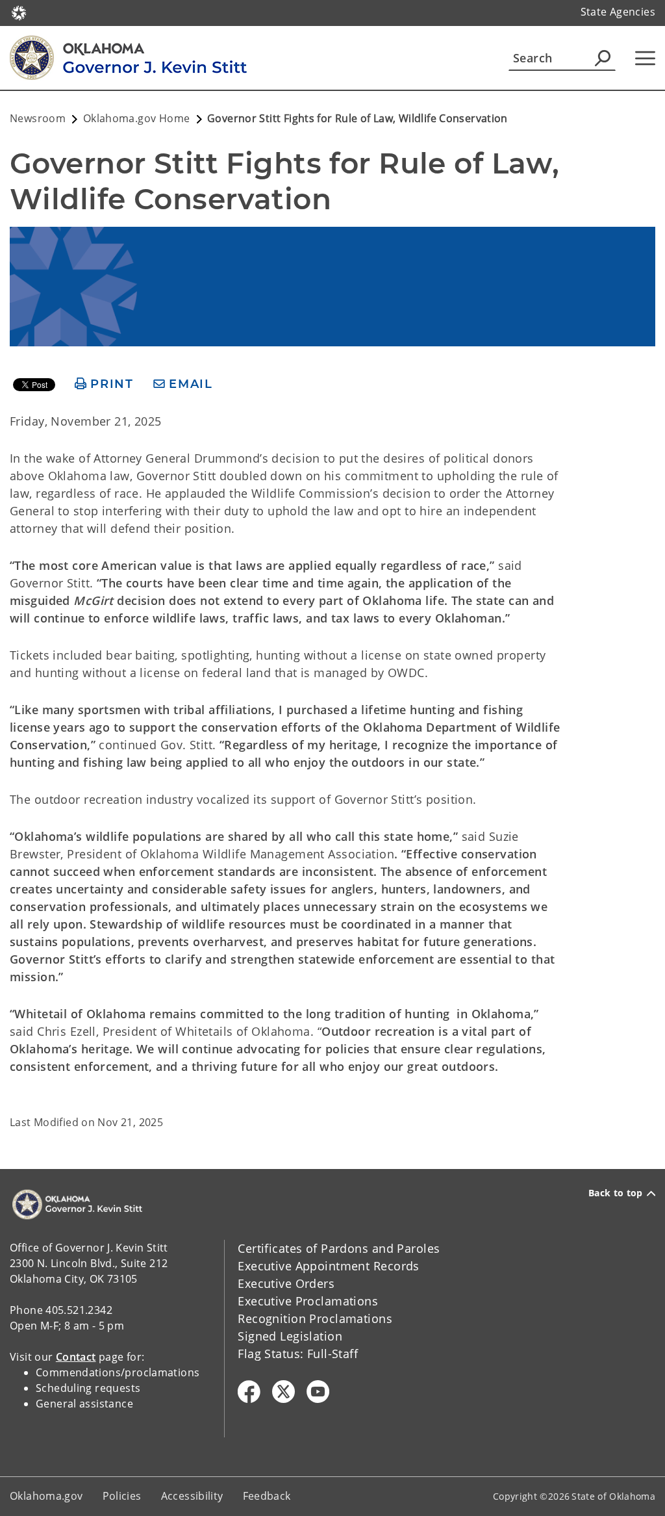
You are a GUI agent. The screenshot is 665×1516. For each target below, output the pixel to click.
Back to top (615, 1193)
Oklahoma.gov (46, 1496)
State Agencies (618, 12)
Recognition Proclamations (315, 1318)
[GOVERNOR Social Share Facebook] (249, 1391)
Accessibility (192, 1496)
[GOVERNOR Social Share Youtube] (318, 1391)
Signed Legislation (290, 1336)
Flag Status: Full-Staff (298, 1353)
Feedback (267, 1496)
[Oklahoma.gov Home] (19, 11)
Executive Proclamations (308, 1301)
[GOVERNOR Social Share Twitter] (283, 1391)
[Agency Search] (603, 58)
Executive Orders (286, 1283)
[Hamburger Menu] (645, 58)
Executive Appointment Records (328, 1266)
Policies (122, 1496)
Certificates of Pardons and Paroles (339, 1248)
